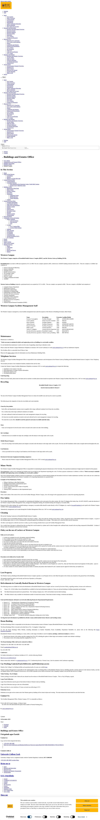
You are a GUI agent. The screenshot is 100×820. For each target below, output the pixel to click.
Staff (5, 12)
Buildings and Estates (9, 163)
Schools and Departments (13, 46)
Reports (9, 177)
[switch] (45, 817)
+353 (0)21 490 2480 (9, 743)
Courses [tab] (6, 153)
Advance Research (11, 60)
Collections (9, 247)
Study (5, 766)
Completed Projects (11, 182)
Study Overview (11, 18)
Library (5, 783)
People (5, 239)
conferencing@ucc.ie (22, 660)
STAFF (6, 779)
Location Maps (15, 760)
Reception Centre (11, 211)
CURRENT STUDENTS (10, 780)
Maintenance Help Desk (13, 188)
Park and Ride (10, 230)
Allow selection (87, 805)
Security (9, 212)
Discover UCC (7, 769)
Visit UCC (9, 50)
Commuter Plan (11, 234)
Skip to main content (6, 1)
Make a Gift (10, 73)
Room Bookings (8, 216)
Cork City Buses (14, 220)
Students (6, 11)
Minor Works (10, 189)
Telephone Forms (14, 195)
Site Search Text (6, 148)
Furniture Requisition (12, 202)
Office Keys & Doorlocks (13, 205)
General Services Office (10, 201)
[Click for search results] (27, 148)
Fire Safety (9, 192)
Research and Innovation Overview (15, 29)
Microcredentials (11, 25)
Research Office (11, 33)
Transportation (10, 215)
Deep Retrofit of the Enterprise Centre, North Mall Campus (24, 184)
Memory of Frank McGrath (13, 178)
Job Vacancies (10, 49)
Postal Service (10, 209)
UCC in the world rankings (13, 42)
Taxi (11, 223)
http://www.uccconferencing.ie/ (8, 658)
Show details (81, 817)
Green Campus (7, 242)
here (46, 667)
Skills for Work (10, 59)
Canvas (5, 786)
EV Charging (10, 237)
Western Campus (11, 191)
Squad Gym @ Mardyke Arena (17, 185)
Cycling (9, 225)
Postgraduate (10, 21)
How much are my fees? (13, 26)
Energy (5, 240)
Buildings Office (8, 165)
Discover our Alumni (12, 70)
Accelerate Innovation (12, 61)
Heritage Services (8, 244)
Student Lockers (11, 213)
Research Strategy (11, 32)
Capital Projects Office (9, 180)
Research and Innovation (10, 768)
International (10, 22)
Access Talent (10, 57)
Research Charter (11, 30)
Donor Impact (10, 68)
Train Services (13, 222)
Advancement (7, 772)
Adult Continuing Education (14, 23)
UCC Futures (10, 36)
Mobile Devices (14, 197)
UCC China (10, 53)
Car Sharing (10, 233)
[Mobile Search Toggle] (1, 77)
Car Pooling (10, 232)
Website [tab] (6, 151)
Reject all (86, 810)
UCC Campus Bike (15, 226)
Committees (10, 175)
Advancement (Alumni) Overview (15, 66)
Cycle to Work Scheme (15, 227)
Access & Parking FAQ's (13, 236)
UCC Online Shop (8, 790)
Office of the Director (9, 174)
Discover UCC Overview (13, 40)
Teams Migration (14, 198)
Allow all (87, 801)
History (9, 43)
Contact (6, 781)
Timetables (6, 787)
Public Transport (11, 219)
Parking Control (11, 206)
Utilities (9, 199)
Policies (9, 208)
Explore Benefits (11, 71)
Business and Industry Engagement (12, 771)
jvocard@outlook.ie (76, 505)
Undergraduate (10, 19)
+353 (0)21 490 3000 (6, 760)
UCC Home (7, 160)
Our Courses (10, 16)
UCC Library (10, 47)
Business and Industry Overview (15, 56)
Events (8, 249)
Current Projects (11, 181)
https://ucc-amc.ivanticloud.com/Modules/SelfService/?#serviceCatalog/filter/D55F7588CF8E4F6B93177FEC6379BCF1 (34, 745)
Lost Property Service (12, 204)
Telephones (9, 194)
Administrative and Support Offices (12, 162)
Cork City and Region (12, 52)
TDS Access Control (9, 243)
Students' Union (8, 789)
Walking (9, 229)
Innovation (9, 35)
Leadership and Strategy (13, 45)
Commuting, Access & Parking (11, 218)
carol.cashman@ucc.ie (58, 347)
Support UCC (10, 63)
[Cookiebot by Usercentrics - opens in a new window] (10, 817)
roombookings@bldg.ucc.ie (11, 647)
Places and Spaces (11, 250)
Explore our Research (12, 38)
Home (5, 173)
